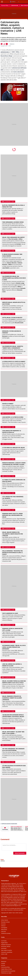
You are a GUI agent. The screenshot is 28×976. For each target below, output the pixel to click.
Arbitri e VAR (4, 954)
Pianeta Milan (5, 5)
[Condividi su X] (7, 44)
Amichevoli (3, 948)
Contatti (3, 963)
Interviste (3, 931)
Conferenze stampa (6, 933)
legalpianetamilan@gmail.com (13, 905)
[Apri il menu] (2, 2)
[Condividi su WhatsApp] (2, 44)
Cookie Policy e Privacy (6, 969)
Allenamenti (4, 929)
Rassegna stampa (5, 922)
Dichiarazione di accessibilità (8, 971)
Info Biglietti (4, 927)
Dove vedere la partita (6, 950)
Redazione (3, 961)
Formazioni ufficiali (5, 946)
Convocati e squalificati (6, 952)
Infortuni (3, 925)
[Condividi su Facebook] (4, 44)
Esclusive (3, 924)
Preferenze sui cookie (6, 973)
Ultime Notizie (4, 920)
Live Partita (3, 940)
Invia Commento (20, 853)
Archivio (3, 965)
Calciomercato (14, 5)
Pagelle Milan (4, 942)
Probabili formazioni (6, 944)
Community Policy (5, 967)
